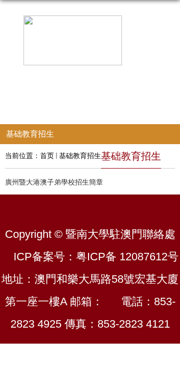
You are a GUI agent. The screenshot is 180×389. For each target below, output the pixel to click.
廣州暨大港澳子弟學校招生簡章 (54, 182)
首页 (47, 156)
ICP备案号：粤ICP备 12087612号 (96, 256)
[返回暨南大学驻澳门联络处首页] (90, 40)
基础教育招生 (80, 156)
